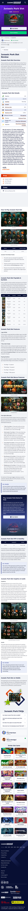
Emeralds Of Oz (20, 778)
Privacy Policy (4, 852)
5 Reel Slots (18, 121)
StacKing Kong (7, 755)
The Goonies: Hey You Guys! (21, 755)
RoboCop (7, 824)
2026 (6, 847)
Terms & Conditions (5, 850)
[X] (5, 882)
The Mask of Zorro (20, 802)
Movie (24, 118)
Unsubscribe (3, 867)
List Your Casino (4, 865)
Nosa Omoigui (11, 740)
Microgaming (23, 115)
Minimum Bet (8, 107)
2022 (18, 847)
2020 (24, 847)
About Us (3, 870)
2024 (12, 847)
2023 (15, 847)
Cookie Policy (4, 855)
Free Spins (24, 125)
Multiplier (24, 123)
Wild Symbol (23, 121)
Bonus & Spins (4, 877)
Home (2, 37)
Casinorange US (4, 875)
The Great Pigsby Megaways (7, 778)
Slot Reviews (7, 37)
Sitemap (2, 872)
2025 (9, 847)
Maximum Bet (8, 110)
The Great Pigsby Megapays (7, 790)
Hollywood (20, 118)
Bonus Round (18, 123)
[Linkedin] (7, 882)
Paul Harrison (7, 40)
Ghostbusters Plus (20, 835)
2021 (21, 847)
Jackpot (7, 104)
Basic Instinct (20, 790)
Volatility (7, 101)
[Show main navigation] (2, 2)
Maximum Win (8, 112)
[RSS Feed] (2, 882)
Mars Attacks (21, 824)
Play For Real (14, 32)
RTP (6, 98)
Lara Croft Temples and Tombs (7, 802)
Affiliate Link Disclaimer (6, 860)
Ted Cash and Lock (7, 767)
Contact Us (3, 857)
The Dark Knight (7, 835)
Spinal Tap (20, 813)
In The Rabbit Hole (20, 767)
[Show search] (25, 2)
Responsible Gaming (5, 862)
